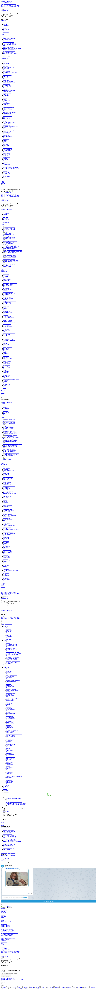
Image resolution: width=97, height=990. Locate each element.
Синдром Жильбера (8, 73)
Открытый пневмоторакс (9, 90)
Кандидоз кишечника (8, 67)
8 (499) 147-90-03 (7, 2)
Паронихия (6, 145)
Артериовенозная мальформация (11, 126)
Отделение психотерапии (9, 49)
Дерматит (5, 104)
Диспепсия (6, 174)
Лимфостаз (6, 77)
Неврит (5, 141)
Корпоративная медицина (9, 47)
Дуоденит (5, 66)
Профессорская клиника (9, 51)
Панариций (6, 134)
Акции (2, 59)
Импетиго (5, 99)
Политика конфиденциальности (8, 978)
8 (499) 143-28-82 (10, 6)
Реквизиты (6, 32)
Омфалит (5, 117)
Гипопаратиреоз (7, 146)
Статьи (2, 181)
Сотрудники (6, 29)
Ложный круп (6, 114)
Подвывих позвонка (8, 81)
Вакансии (5, 24)
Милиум (5, 158)
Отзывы (5, 30)
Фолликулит (6, 166)
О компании (6, 23)
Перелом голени (7, 91)
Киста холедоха (7, 131)
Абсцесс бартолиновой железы (10, 167)
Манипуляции (6, 56)
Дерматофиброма (7, 105)
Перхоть (5, 96)
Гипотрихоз (6, 135)
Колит (4, 177)
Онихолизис (6, 137)
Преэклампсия (6, 154)
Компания (3, 20)
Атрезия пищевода (7, 109)
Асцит (5, 171)
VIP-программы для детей (9, 44)
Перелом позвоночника (9, 82)
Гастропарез (6, 172)
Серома (5, 163)
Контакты (3, 183)
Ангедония (6, 95)
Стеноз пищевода (7, 75)
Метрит (5, 140)
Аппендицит (6, 125)
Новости (3, 179)
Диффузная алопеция (8, 107)
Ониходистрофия (7, 136)
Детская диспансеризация (9, 43)
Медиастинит (6, 132)
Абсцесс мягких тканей (9, 122)
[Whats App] (9, 191)
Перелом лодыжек (7, 85)
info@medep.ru (4, 10)
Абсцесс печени (7, 123)
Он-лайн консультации (8, 52)
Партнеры (5, 28)
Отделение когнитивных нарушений (12, 48)
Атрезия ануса (6, 108)
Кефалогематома (7, 113)
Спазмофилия (6, 119)
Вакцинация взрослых (8, 42)
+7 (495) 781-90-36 (5, 858)
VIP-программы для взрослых (10, 45)
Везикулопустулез (7, 102)
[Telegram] (12, 191)
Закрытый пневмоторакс (9, 130)
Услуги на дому (7, 39)
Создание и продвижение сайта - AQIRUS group (12, 979)
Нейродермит (6, 159)
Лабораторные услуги (8, 54)
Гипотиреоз (6, 63)
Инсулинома (6, 64)
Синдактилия (6, 157)
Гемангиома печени (8, 128)
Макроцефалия (7, 93)
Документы (6, 25)
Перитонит (6, 160)
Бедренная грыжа (7, 127)
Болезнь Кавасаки (7, 110)
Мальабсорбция (7, 68)
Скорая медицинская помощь (10, 53)
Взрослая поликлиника (9, 38)
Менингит (5, 76)
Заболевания (4, 61)
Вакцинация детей (7, 40)
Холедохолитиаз (7, 150)
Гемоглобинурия (7, 86)
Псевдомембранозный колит (10, 72)
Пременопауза (6, 153)
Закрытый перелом (8, 87)
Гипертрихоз (6, 103)
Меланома (5, 144)
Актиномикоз (6, 100)
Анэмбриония (6, 164)
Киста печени (6, 176)
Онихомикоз (6, 139)
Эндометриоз (6, 142)
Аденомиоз (6, 169)
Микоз (5, 98)
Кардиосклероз (7, 78)
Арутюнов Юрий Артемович (8, 853)
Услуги (2, 34)
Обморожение (6, 89)
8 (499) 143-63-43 (10, 5)
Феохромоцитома (7, 149)
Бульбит (5, 121)
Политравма (6, 80)
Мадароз (5, 94)
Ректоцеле (5, 155)
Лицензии (5, 27)
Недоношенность (7, 116)
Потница (5, 151)
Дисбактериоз (6, 173)
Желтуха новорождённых (9, 112)
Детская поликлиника (8, 36)
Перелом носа (6, 84)
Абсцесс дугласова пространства (11, 168)
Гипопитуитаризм (7, 148)
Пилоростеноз (6, 71)
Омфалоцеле (6, 118)
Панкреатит (6, 69)
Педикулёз (6, 162)
